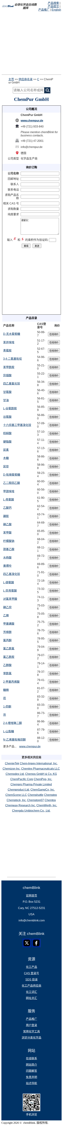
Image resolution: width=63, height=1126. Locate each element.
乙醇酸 (7, 665)
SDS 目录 (31, 979)
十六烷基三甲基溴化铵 (17, 425)
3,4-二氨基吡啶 (12, 358)
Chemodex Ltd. (15, 773)
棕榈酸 (7, 433)
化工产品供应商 (31, 985)
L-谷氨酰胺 (10, 408)
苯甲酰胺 (8, 367)
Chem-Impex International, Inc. (39, 763)
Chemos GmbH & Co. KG (41, 773)
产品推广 (44, 9)
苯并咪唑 (8, 342)
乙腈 (6, 615)
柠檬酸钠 (8, 540)
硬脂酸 (7, 441)
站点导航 (31, 1083)
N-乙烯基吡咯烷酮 (14, 739)
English (56, 9)
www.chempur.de (32, 120)
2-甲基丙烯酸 (11, 681)
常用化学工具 (31, 1031)
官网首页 (31, 895)
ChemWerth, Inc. (46, 805)
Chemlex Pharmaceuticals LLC (40, 768)
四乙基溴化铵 (11, 574)
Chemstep (50, 794)
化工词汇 (31, 991)
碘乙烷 (7, 607)
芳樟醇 (7, 632)
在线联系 (31, 1058)
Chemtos (50, 800)
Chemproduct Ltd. (19, 789)
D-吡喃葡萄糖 (11, 474)
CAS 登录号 (31, 973)
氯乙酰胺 (8, 656)
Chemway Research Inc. (20, 805)
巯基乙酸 (8, 549)
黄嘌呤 (7, 565)
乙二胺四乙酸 (11, 482)
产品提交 (53, 6)
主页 (11, 79)
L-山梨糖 (8, 731)
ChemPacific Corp (21, 779)
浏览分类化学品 (31, 1037)
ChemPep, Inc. (43, 779)
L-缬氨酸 (8, 582)
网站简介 (31, 1064)
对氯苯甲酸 (10, 598)
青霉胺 (7, 350)
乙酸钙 (7, 507)
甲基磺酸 (8, 623)
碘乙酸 (7, 524)
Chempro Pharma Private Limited (31, 784)
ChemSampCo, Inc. (42, 789)
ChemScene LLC (16, 794)
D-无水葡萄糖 (11, 333)
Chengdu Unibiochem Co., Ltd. (31, 810)
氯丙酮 (7, 640)
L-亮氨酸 (8, 499)
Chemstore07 (35, 800)
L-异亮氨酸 (10, 590)
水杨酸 (7, 557)
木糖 (6, 458)
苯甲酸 (7, 532)
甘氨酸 (7, 391)
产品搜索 (53, 3)
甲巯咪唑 (8, 491)
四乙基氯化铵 (11, 383)
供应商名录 (26, 79)
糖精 (6, 689)
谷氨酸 (7, 416)
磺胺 (6, 516)
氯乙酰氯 (8, 648)
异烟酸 (7, 375)
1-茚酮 (7, 706)
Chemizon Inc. (11, 768)
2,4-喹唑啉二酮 (12, 723)
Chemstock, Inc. (16, 800)
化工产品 (31, 966)
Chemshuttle (35, 794)
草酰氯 (7, 673)
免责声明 (31, 1077)
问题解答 (31, 1070)
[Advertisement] (31, 43)
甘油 (6, 400)
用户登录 (31, 1025)
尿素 (6, 449)
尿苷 (6, 466)
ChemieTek (12, 763)
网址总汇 (31, 998)
